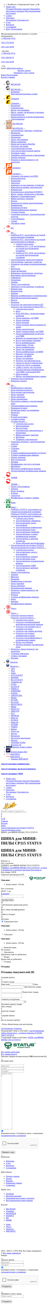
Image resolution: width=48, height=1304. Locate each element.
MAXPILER (11, 1213)
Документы (9, 952)
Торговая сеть (23, 20)
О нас (8, 22)
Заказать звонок (24, 70)
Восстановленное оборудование (19, 1200)
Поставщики (11, 20)
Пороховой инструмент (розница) (23, 10)
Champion (10, 1211)
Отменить (18, 1028)
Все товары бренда (9, 1054)
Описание (8, 934)
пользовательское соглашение (13, 1135)
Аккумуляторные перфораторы (15, 764)
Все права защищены (12, 1253)
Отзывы (7, 962)
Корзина (9, 1181)
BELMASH (11, 1209)
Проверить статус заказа (24, 73)
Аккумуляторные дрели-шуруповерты (18, 769)
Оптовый (10, 9)
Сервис (9, 16)
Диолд (8, 1227)
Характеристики (11, 921)
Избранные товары (14, 1183)
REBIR (9, 1220)
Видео (6, 957)
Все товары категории (10, 1052)
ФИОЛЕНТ (11, 1231)
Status (8, 1224)
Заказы (9, 1178)
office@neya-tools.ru (15, 68)
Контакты (10, 25)
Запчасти (10, 1229)
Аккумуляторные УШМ (12, 774)
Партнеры (10, 1161)
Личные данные (12, 1176)
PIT (7, 1218)
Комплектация (10, 947)
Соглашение (11, 27)
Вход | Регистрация (14, 29)
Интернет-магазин (22, 9)
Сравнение (10, 1185)
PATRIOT (10, 1216)
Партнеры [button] (10, 18)
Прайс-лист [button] (11, 7)
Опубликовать (7, 1028)
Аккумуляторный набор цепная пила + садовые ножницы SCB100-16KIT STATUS (22, 1033)
